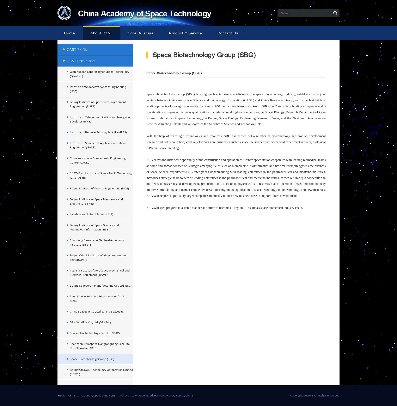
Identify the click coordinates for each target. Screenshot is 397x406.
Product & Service (185, 33)
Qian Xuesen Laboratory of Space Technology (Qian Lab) (99, 74)
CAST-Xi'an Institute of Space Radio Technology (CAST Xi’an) (101, 175)
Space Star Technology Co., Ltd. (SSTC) (95, 333)
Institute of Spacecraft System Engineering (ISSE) (98, 89)
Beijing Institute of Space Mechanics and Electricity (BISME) (96, 201)
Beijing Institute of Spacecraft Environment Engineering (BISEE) (98, 104)
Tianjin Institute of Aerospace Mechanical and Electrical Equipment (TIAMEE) (100, 273)
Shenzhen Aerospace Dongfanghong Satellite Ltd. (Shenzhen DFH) (100, 346)
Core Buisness (141, 33)
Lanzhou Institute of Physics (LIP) (91, 214)
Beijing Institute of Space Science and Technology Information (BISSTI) (94, 227)
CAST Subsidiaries (81, 61)
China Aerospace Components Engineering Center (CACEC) (98, 160)
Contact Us (228, 33)
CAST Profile (77, 49)
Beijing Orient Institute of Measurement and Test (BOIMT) (99, 258)
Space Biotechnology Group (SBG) (92, 359)
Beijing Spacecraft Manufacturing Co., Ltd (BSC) (101, 285)
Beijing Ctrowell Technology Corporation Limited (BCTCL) (101, 372)
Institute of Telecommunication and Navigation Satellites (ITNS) (101, 119)
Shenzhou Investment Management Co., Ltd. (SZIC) (99, 299)
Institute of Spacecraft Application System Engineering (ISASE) (98, 145)
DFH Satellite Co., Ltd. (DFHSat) (90, 322)
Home (69, 33)
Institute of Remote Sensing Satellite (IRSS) (98, 132)
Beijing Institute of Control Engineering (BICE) (99, 188)
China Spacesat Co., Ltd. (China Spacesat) (97, 311)
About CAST (101, 33)
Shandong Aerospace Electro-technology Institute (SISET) (97, 242)
